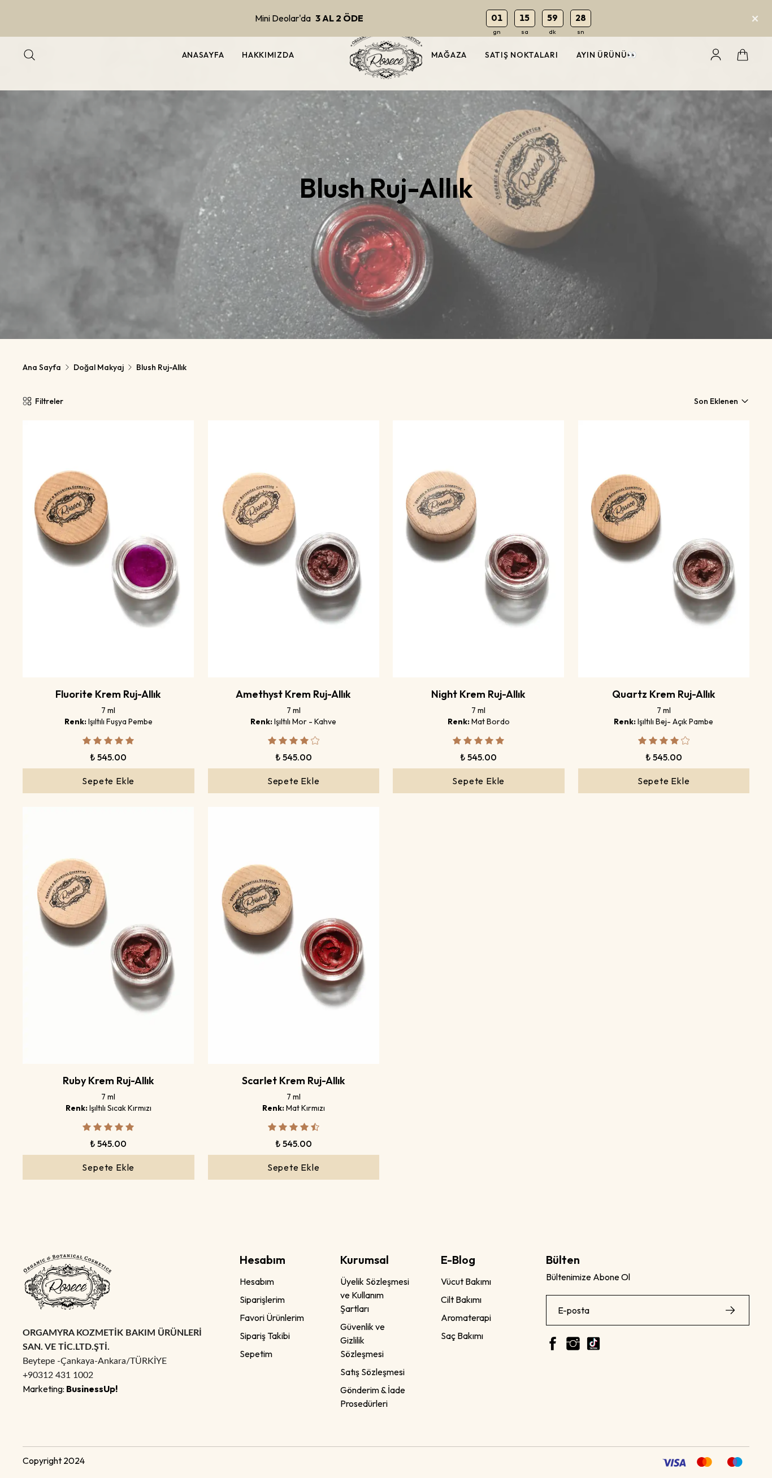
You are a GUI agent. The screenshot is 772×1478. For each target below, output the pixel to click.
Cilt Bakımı (461, 1299)
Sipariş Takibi (265, 1335)
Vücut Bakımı (466, 1281)
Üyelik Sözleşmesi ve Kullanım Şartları (374, 1295)
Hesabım (257, 1281)
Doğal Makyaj (98, 367)
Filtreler (49, 401)
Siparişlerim (262, 1299)
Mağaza (449, 55)
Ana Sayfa (42, 367)
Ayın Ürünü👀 (606, 55)
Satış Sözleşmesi (372, 1371)
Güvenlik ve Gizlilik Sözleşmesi (362, 1340)
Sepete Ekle (108, 780)
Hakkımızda (268, 55)
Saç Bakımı (462, 1335)
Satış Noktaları (521, 55)
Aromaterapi (466, 1317)
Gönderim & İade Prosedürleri (372, 1396)
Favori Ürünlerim (272, 1317)
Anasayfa (203, 55)
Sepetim (256, 1353)
